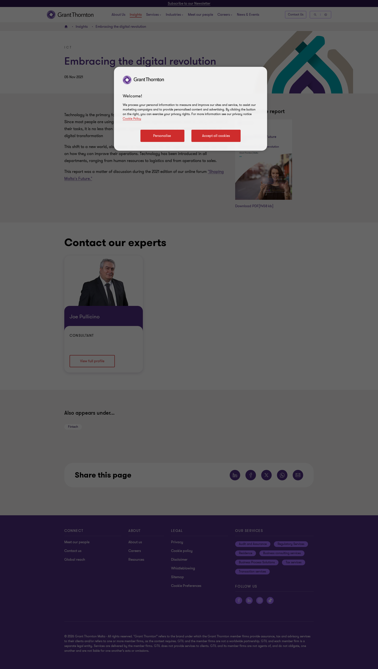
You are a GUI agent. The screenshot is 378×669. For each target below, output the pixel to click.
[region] (190, 109)
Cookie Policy (132, 119)
